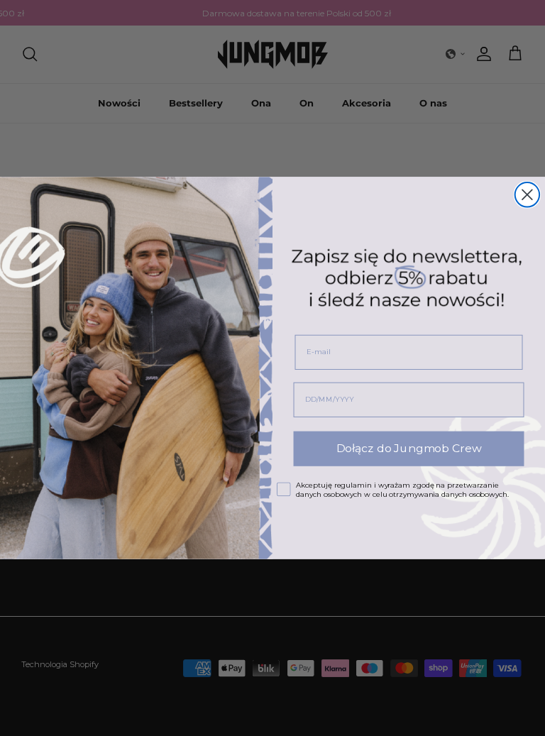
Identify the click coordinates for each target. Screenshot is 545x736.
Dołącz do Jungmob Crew (409, 449)
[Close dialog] (527, 194)
